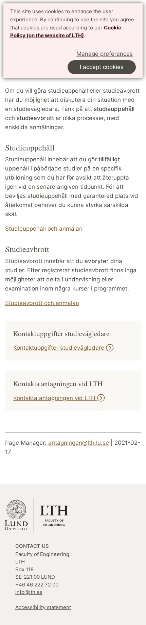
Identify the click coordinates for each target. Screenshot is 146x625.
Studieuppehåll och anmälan (44, 228)
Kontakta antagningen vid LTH (55, 398)
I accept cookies (102, 67)
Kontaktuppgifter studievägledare (59, 347)
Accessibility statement (43, 607)
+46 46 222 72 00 (36, 584)
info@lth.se (28, 592)
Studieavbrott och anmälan (42, 303)
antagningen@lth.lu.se (78, 442)
